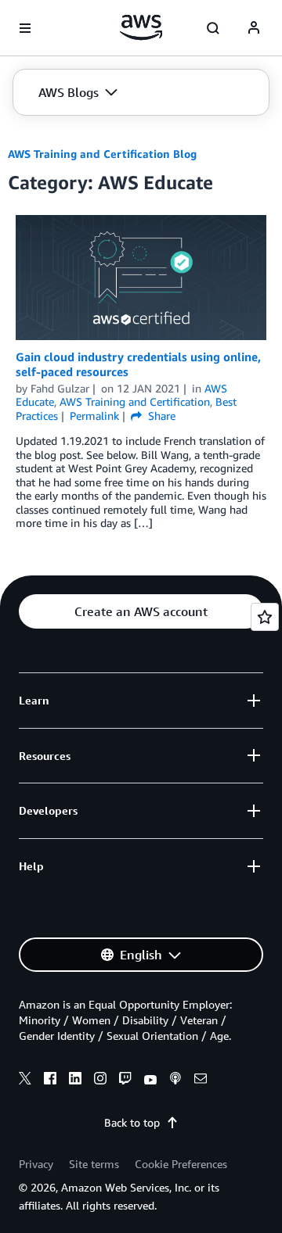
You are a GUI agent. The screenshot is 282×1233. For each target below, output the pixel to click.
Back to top (132, 1122)
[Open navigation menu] (25, 28)
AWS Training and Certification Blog (102, 153)
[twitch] (125, 1080)
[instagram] (100, 1080)
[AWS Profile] (253, 28)
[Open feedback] (265, 617)
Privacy (36, 1163)
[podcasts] (175, 1080)
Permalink (94, 415)
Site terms (94, 1163)
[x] (25, 1080)
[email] (200, 1080)
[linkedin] (75, 1080)
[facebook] (50, 1080)
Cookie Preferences (181, 1163)
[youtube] (150, 1080)
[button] (78, 92)
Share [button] (160, 415)
